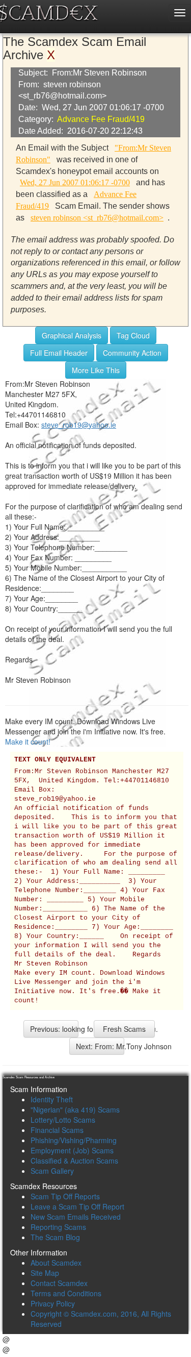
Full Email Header (59, 353)
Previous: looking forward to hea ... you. (54, 1029)
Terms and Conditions (66, 1293)
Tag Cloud (133, 335)
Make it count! (27, 741)
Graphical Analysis (71, 335)
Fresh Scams (124, 1029)
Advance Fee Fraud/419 (101, 119)
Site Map (45, 1273)
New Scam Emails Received (76, 1217)
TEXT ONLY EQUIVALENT (55, 759)
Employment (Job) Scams (72, 1150)
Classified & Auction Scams (74, 1160)
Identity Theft (52, 1099)
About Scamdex (56, 1262)
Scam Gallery (52, 1171)
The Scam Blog (55, 1237)
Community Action (132, 353)
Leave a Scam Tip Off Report (77, 1206)
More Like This (96, 370)
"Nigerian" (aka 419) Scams (75, 1109)
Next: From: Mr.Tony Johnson (100, 1046)
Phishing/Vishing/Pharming (74, 1140)
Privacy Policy (53, 1303)
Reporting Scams (58, 1227)
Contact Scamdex (59, 1283)
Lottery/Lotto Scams (63, 1120)
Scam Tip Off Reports (65, 1196)
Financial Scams (57, 1130)
